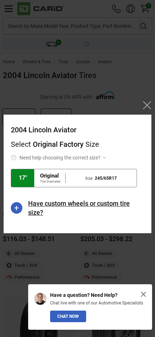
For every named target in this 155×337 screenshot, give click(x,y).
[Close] (143, 294)
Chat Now (68, 316)
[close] (147, 105)
